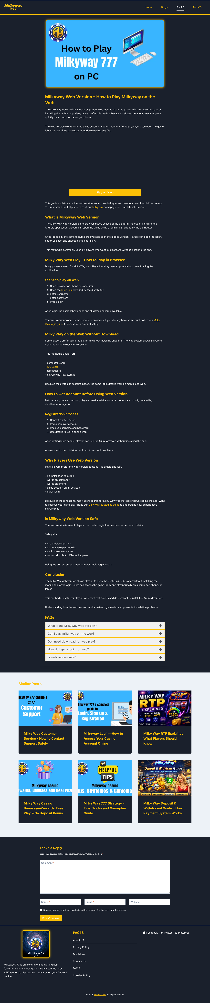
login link (66, 290)
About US (78, 940)
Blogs (164, 7)
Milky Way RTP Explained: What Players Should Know (164, 738)
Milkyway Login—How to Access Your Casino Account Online (103, 738)
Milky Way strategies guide (103, 504)
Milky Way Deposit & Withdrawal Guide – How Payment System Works (163, 808)
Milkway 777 (100, 994)
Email (90, 902)
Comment (47, 862)
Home (149, 7)
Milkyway (97, 207)
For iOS (197, 7)
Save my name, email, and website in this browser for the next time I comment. (85, 910)
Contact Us (79, 961)
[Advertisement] (105, 161)
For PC (180, 7)
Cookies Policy (81, 975)
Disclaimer (79, 954)
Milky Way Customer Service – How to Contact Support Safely (44, 738)
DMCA (76, 968)
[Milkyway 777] (13, 7)
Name (45, 902)
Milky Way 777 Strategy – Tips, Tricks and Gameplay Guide (105, 808)
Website (135, 902)
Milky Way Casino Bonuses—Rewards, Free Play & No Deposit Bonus (43, 808)
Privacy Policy (81, 947)
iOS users (52, 366)
